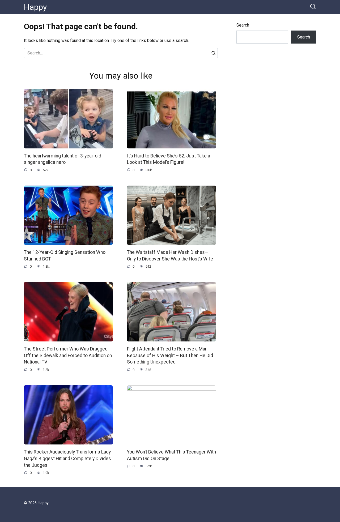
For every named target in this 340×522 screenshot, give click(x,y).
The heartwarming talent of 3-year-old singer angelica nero (62, 159)
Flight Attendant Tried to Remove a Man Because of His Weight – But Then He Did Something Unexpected (170, 355)
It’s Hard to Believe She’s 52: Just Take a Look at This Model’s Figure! (168, 159)
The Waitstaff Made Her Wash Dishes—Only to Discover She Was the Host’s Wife (170, 256)
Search (242, 25)
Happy (35, 7)
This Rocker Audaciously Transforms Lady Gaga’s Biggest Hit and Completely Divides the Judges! (67, 458)
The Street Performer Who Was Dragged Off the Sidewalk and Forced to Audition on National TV (68, 355)
